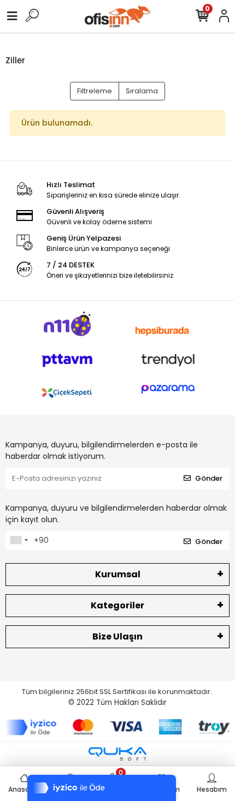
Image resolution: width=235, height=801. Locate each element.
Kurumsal (117, 574)
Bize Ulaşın (117, 636)
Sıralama (142, 91)
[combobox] (18, 540)
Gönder (208, 478)
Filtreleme (94, 91)
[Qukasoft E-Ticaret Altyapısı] (117, 754)
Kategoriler (117, 605)
